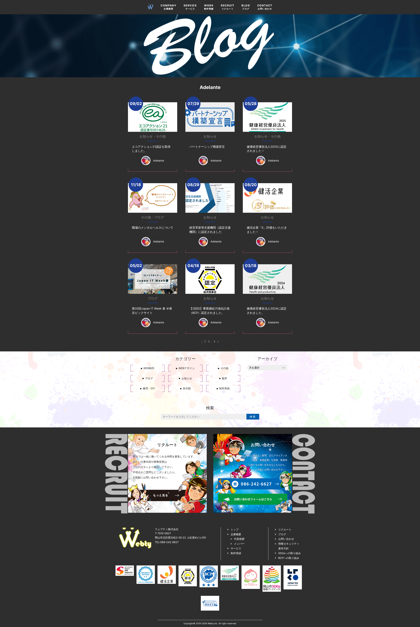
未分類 (187, 388)
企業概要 (236, 534)
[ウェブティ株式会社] (135, 547)
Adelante (158, 160)
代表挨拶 (239, 539)
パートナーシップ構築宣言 (207, 146)
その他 (161, 136)
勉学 (224, 378)
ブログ (159, 217)
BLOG (246, 7)
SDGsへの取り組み (289, 553)
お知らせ (146, 136)
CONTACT (264, 7)
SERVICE (190, 7)
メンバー (239, 543)
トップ (235, 529)
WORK (209, 7)
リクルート (284, 529)
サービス (236, 548)
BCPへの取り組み (288, 558)
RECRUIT (227, 7)
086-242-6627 (169, 542)
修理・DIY (149, 388)
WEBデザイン (186, 368)
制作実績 (224, 388)
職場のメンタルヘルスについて (152, 227)
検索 (253, 416)
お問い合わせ (286, 539)
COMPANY (168, 7)
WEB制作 (148, 368)
